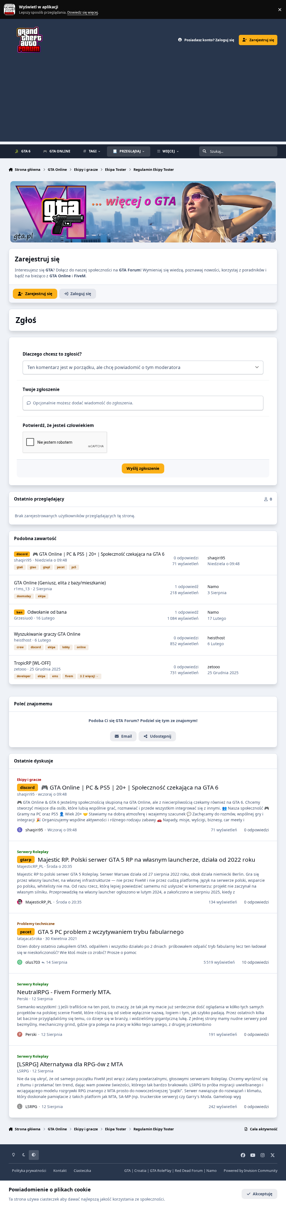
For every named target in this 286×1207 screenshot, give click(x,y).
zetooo (20, 669)
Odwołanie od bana (47, 612)
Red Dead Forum (189, 1170)
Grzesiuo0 (23, 618)
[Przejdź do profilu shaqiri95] (20, 830)
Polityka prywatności (29, 1170)
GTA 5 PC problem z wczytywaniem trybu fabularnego (111, 932)
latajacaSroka (29, 938)
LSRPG (23, 1071)
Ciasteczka (82, 1170)
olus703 (32, 962)
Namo (213, 586)
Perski (22, 998)
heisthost (22, 640)
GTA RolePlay (160, 1170)
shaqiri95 (23, 560)
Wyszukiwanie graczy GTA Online (47, 634)
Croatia (140, 1170)
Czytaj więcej (12, 9)
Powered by (250, 1170)
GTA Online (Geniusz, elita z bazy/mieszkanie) (60, 583)
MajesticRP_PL (30, 866)
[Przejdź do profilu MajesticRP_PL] (20, 902)
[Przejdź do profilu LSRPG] (20, 1106)
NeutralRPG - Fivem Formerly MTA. (64, 992)
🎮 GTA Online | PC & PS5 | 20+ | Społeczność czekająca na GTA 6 (99, 554)
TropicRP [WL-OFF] (32, 663)
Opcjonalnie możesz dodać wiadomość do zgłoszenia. (82, 402)
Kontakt (60, 1170)
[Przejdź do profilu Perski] (20, 1034)
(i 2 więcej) (87, 676)
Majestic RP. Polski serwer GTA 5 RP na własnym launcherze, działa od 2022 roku (146, 859)
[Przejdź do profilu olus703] (20, 962)
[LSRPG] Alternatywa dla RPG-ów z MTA (70, 1064)
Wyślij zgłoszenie (143, 468)
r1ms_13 (22, 588)
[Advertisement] (143, 103)
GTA (127, 1170)
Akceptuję (262, 1193)
